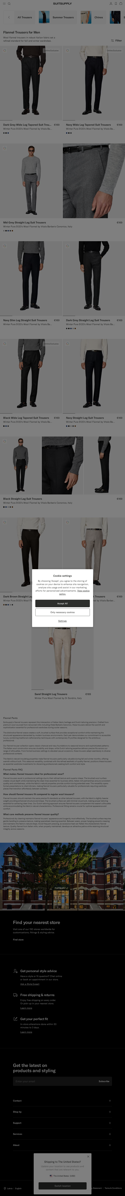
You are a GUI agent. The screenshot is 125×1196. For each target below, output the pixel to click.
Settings (62, 620)
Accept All (62, 603)
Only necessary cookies (62, 612)
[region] (62, 598)
